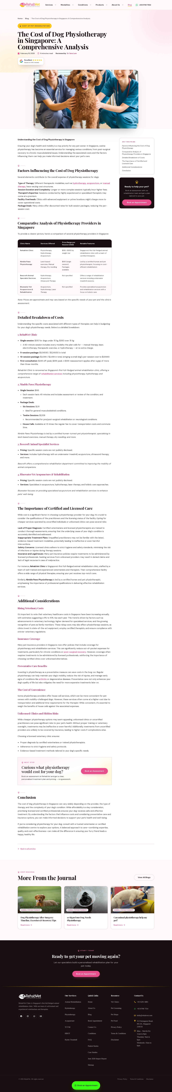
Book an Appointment (137, 202)
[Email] (40, 1016)
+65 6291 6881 (142, 1002)
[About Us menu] (123, 5)
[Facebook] (21, 1016)
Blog (130, 5)
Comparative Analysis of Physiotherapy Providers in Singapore (136, 153)
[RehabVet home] (30, 4)
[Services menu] (55, 5)
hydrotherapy (79, 183)
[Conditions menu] (90, 5)
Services (49, 5)
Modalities (65, 5)
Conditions (83, 5)
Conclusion (126, 170)
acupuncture (93, 183)
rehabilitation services (51, 373)
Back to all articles (28, 849)
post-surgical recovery (75, 652)
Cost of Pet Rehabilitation (36, 26)
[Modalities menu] (73, 5)
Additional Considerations (132, 167)
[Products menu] (106, 5)
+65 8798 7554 (142, 1009)
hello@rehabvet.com (144, 1015)
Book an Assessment (94, 771)
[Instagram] (27, 1016)
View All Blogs (144, 877)
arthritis (43, 679)
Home (20, 18)
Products (100, 5)
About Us (116, 5)
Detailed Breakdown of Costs (133, 158)
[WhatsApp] (34, 1016)
